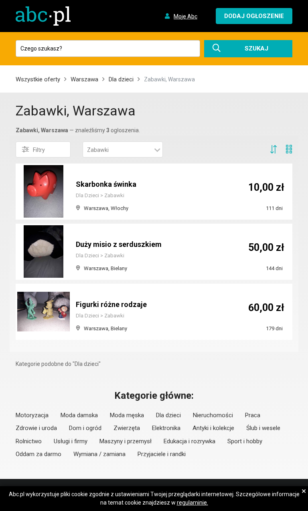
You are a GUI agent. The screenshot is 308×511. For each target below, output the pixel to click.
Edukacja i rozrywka (189, 441)
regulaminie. (192, 502)
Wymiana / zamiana (99, 454)
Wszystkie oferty (38, 79)
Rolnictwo (29, 441)
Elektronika (166, 428)
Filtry (39, 150)
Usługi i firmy (70, 441)
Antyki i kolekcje (213, 428)
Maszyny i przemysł (125, 441)
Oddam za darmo (38, 454)
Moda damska (79, 415)
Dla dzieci (121, 79)
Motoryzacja (32, 415)
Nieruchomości (213, 415)
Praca (252, 415)
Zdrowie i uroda (36, 428)
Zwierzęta (126, 428)
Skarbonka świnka (106, 184)
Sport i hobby (244, 441)
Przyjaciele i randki (162, 454)
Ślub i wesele (263, 428)
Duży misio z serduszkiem (119, 244)
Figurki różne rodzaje (111, 304)
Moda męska (127, 415)
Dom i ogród (85, 428)
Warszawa (84, 79)
